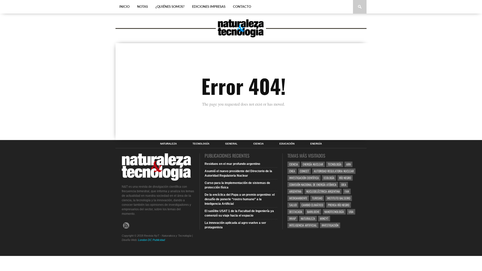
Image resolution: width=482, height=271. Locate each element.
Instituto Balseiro (338, 198)
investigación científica (304, 178)
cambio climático (312, 205)
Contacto (242, 7)
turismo (317, 198)
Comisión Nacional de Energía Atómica (312, 184)
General (231, 144)
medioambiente (298, 198)
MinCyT (324, 218)
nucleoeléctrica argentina (323, 191)
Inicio (124, 7)
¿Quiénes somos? (170, 7)
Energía (316, 144)
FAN (347, 191)
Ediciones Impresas (208, 7)
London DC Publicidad (151, 239)
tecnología (334, 164)
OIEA (343, 184)
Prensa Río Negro (338, 205)
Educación (286, 144)
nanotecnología (334, 212)
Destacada (295, 212)
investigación (330, 225)
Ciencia (258, 144)
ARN (348, 164)
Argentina (295, 191)
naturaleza (308, 218)
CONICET (304, 171)
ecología (329, 178)
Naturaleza (168, 144)
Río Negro (345, 178)
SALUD (293, 205)
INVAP (292, 218)
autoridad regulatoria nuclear (334, 171)
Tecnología (201, 144)
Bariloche (313, 212)
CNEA (292, 171)
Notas (142, 7)
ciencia (293, 164)
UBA (351, 212)
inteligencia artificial (303, 225)
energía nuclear (313, 164)
